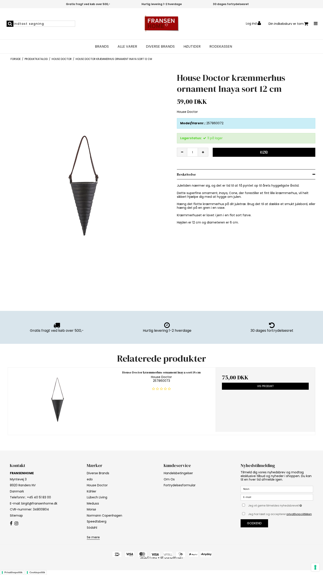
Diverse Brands (160, 46)
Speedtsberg (96, 521)
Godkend (254, 523)
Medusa (93, 503)
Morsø (91, 509)
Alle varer (127, 46)
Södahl (92, 527)
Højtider (192, 46)
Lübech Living (97, 497)
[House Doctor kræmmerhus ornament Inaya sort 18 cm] (57, 400)
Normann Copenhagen (104, 515)
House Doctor (97, 485)
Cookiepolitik (37, 572)
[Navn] (277, 489)
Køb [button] (264, 152)
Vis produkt (265, 386)
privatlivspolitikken (299, 514)
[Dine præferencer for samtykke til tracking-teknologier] (315, 567)
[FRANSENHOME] (161, 24)
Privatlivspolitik (13, 572)
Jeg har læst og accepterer (280, 514)
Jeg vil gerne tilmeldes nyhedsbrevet (280, 504)
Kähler (91, 491)
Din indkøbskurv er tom (286, 24)
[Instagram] (16, 523)
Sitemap (16, 515)
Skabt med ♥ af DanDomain (161, 557)
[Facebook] (11, 523)
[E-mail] (277, 497)
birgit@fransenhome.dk (39, 503)
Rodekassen (220, 46)
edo (90, 479)
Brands (102, 46)
